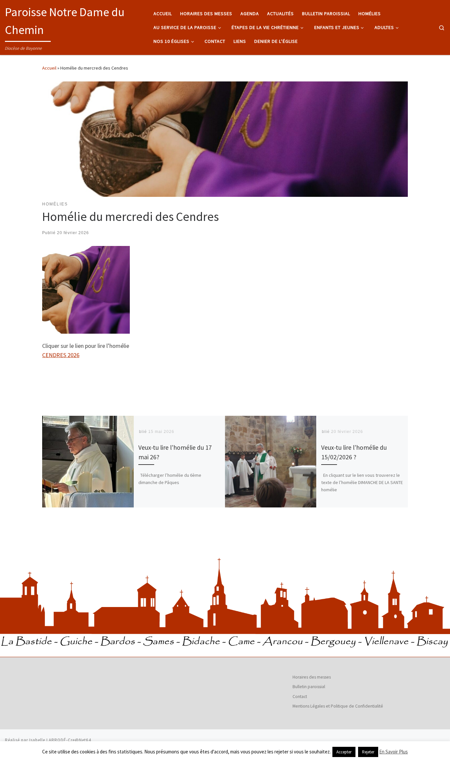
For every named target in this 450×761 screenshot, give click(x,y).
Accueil (49, 68)
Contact (300, 696)
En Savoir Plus (393, 751)
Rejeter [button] (368, 752)
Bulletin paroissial (309, 686)
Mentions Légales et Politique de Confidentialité (338, 706)
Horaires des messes (312, 677)
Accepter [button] (344, 752)
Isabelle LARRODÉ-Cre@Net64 (60, 740)
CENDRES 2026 (60, 355)
